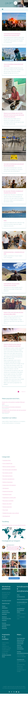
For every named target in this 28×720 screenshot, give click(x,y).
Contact (19, 651)
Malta (5, 220)
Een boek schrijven (8, 475)
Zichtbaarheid (6, 516)
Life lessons (6, 488)
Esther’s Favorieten (8, 482)
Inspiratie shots (7, 460)
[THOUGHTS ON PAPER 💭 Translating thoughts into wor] (22, 556)
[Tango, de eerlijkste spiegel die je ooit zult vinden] (14, 54)
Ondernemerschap (8, 491)
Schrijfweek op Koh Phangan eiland (21, 610)
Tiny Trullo (5, 510)
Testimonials (20, 641)
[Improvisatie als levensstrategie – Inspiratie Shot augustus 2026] (14, 22)
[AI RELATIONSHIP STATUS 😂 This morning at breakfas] (6, 572)
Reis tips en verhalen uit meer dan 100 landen (14, 525)
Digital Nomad (5, 603)
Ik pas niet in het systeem (9, 485)
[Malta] (14, 212)
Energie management (8, 479)
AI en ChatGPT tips (7, 463)
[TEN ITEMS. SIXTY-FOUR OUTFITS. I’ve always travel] (14, 556)
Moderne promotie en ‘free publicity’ (6, 618)
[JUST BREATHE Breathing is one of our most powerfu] (22, 564)
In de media (20, 643)
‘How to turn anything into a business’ (6, 612)
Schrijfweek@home (22, 602)
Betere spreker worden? (9, 466)
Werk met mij (20, 640)
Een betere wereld (7, 472)
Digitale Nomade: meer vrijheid (11, 513)
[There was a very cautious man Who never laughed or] (14, 564)
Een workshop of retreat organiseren (11, 407)
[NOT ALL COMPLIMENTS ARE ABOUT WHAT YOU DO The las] (22, 572)
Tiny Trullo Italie (21, 638)
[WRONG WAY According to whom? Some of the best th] (6, 564)
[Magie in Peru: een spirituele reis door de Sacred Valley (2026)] (14, 302)
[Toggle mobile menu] (2, 9)
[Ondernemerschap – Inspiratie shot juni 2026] (14, 240)
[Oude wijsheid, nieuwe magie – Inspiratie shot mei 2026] (14, 272)
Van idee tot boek (6, 600)
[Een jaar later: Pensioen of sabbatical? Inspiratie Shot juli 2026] (14, 182)
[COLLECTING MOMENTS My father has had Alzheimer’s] (6, 556)
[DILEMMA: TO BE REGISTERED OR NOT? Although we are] (14, 572)
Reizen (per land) (7, 503)
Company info (20, 659)
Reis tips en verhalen (8, 500)
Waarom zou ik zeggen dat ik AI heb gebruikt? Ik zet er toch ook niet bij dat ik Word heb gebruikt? (14, 115)
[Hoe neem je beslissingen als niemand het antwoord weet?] (14, 145)
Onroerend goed (7, 494)
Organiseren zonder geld (9, 497)
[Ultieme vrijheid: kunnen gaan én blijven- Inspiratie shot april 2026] (14, 334)
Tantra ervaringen (7, 506)
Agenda (19, 645)
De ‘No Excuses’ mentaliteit (10, 469)
